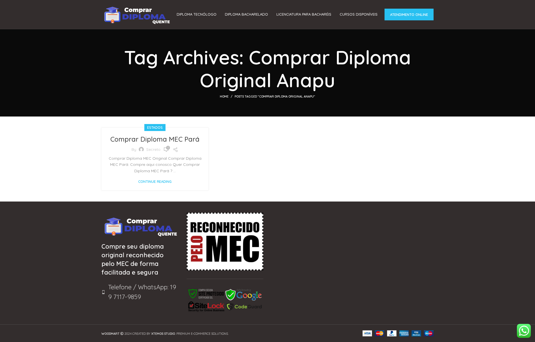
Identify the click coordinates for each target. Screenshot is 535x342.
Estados (155, 127)
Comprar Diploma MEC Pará (155, 139)
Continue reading (155, 181)
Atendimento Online (409, 14)
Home (224, 96)
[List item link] (139, 292)
